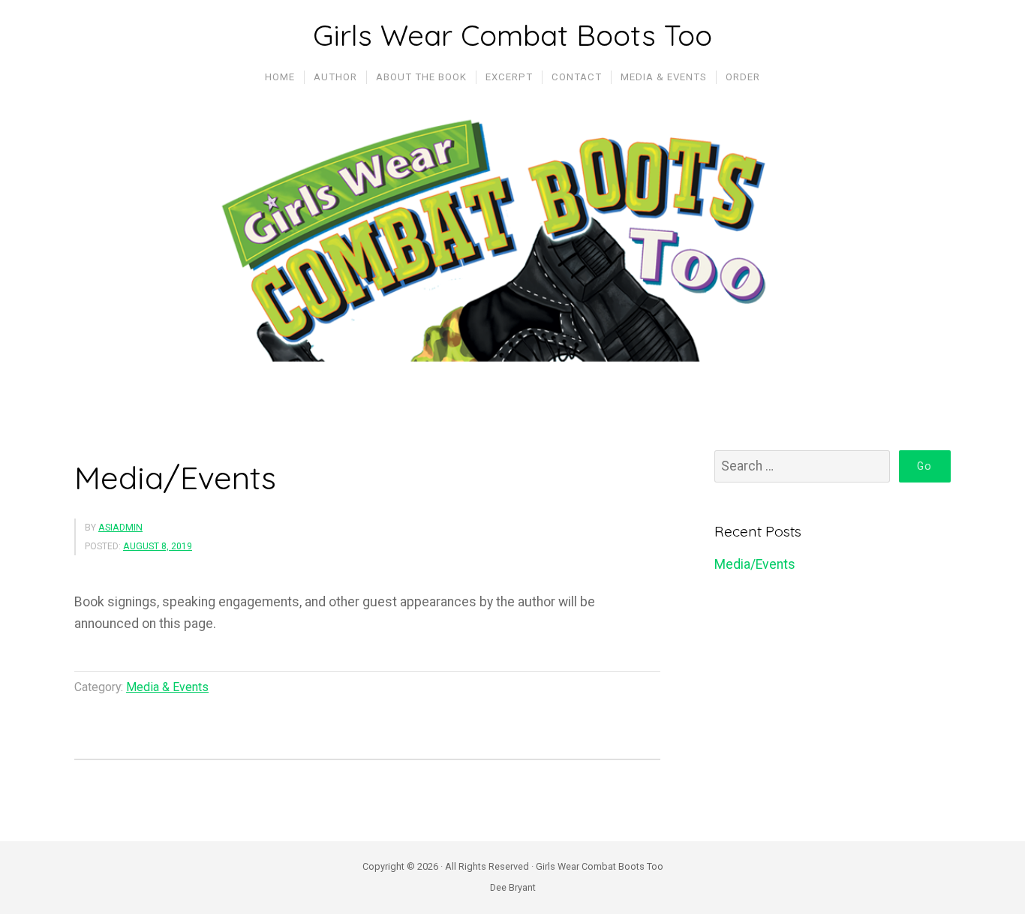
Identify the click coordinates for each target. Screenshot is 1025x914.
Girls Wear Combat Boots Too (512, 35)
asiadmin (120, 527)
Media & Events (167, 687)
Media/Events (175, 478)
